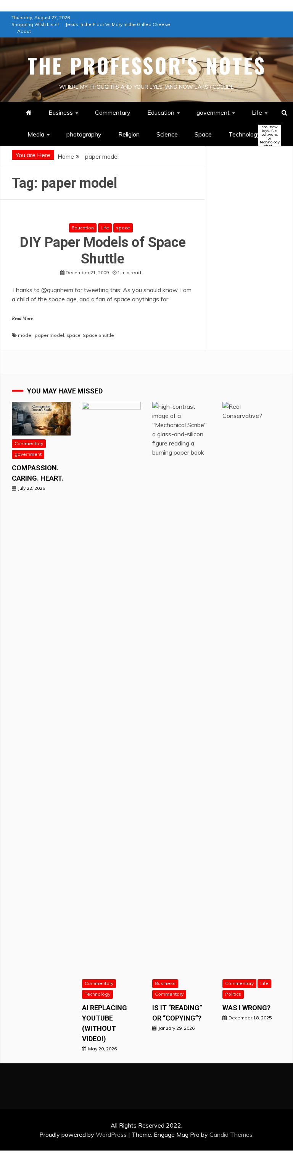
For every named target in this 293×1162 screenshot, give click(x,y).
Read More (22, 318)
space (123, 228)
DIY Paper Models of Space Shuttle (103, 250)
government (213, 112)
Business (60, 112)
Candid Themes (231, 1134)
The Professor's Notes (146, 65)
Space (203, 134)
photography (83, 134)
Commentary (112, 112)
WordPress (111, 1134)
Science (167, 134)
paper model (49, 335)
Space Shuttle (98, 335)
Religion (129, 134)
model (25, 335)
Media (35, 134)
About (24, 31)
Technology (251, 134)
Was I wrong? (246, 1008)
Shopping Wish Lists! (35, 24)
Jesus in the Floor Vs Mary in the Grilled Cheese (118, 24)
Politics (233, 994)
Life (257, 112)
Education (160, 112)
